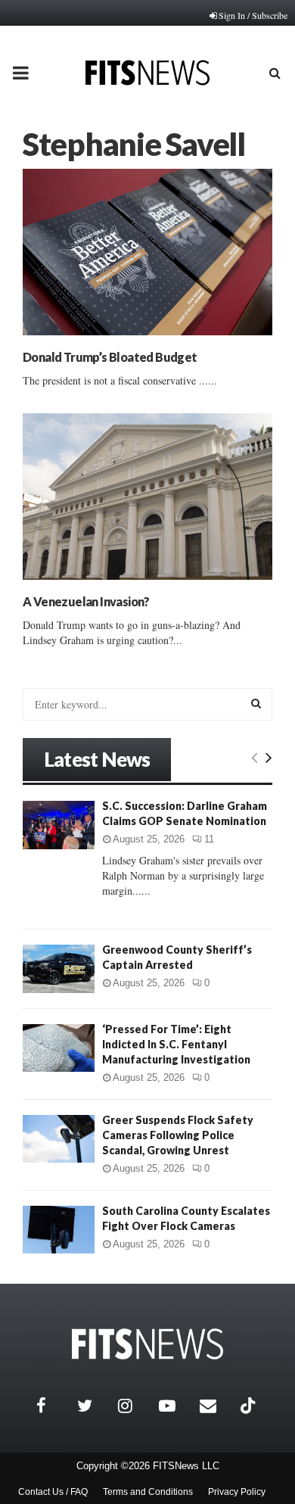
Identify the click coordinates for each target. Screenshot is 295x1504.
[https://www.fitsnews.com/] (147, 1344)
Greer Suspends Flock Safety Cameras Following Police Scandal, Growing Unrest (177, 1135)
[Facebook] (53, 1405)
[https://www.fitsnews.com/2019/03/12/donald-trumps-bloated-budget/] (147, 252)
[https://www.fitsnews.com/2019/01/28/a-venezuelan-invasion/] (147, 496)
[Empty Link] (254, 757)
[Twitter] (93, 1405)
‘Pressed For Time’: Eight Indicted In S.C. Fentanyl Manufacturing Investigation (176, 1044)
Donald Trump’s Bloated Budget (110, 357)
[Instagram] (134, 1405)
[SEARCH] (256, 703)
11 (209, 839)
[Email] (216, 1405)
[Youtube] (175, 1405)
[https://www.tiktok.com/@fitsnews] (250, 1405)
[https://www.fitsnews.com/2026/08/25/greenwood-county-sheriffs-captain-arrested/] (59, 968)
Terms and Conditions (148, 1492)
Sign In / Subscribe (253, 15)
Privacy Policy (237, 1492)
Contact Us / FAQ (53, 1492)
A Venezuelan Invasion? (86, 601)
